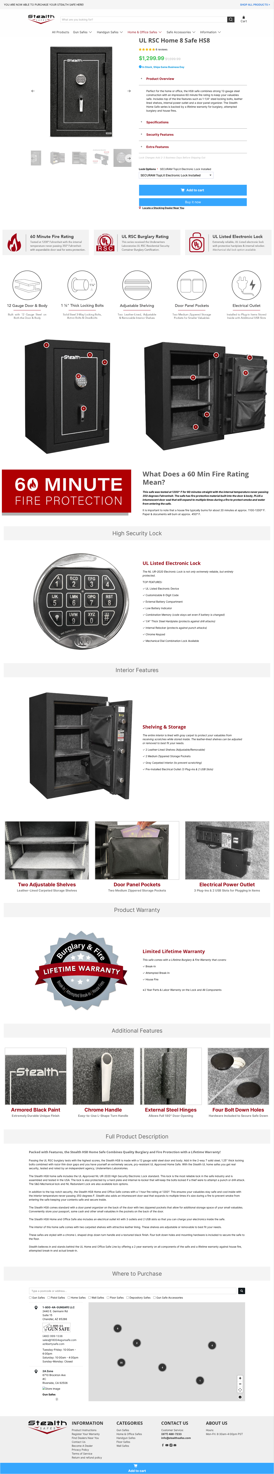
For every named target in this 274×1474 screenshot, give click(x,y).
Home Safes (78, 1297)
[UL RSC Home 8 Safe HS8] (81, 91)
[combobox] (132, 1291)
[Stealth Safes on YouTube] (167, 1445)
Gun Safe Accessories (169, 1297)
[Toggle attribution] (240, 1397)
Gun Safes (80, 32)
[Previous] (33, 91)
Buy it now (193, 202)
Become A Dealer (82, 1445)
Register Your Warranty (86, 1434)
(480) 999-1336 (52, 1336)
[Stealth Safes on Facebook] (162, 1445)
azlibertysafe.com (53, 1343)
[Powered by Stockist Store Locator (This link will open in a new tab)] (57, 1399)
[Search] (241, 1291)
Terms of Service (82, 1453)
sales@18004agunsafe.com (59, 1339)
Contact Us (78, 1441)
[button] (117, 1328)
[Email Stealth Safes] (175, 1445)
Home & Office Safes (142, 32)
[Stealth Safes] (41, 19)
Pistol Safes (58, 1297)
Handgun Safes (107, 32)
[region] (167, 1351)
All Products (60, 32)
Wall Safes (98, 1297)
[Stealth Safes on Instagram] (171, 1445)
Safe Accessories (179, 32)
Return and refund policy (87, 1457)
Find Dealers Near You (85, 1437)
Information (208, 32)
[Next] (129, 91)
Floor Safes (117, 1297)
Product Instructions (84, 1430)
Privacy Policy (80, 1449)
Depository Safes (140, 1297)
